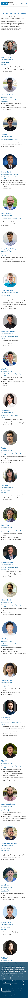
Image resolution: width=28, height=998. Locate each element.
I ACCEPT (6, 990)
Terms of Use (21, 984)
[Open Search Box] (22, 3)
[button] (26, 4)
